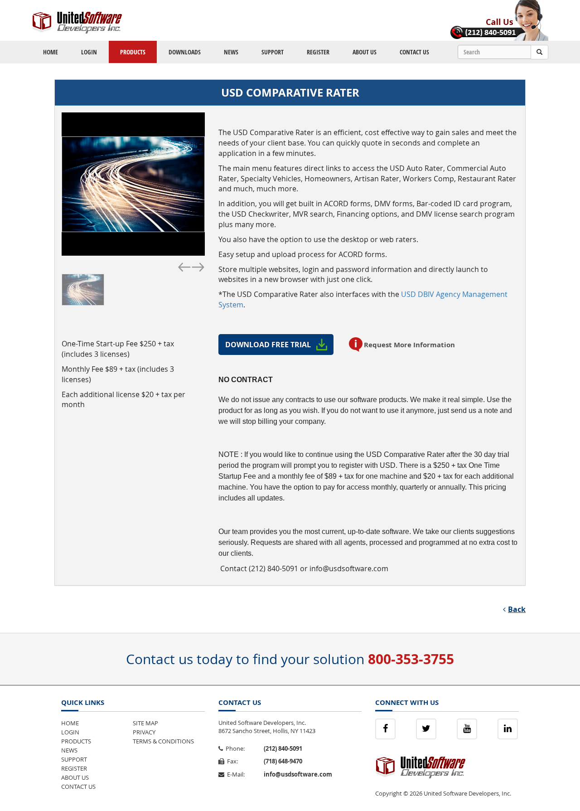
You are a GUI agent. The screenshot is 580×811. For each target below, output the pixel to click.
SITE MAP (145, 723)
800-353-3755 (411, 659)
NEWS (231, 52)
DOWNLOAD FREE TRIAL (268, 345)
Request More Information (409, 345)
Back (517, 609)
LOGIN (89, 52)
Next (198, 266)
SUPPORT (272, 52)
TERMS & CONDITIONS (163, 741)
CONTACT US (414, 52)
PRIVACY (144, 732)
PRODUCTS (132, 52)
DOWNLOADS (185, 52)
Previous (184, 266)
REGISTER (318, 52)
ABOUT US (365, 52)
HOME (50, 52)
